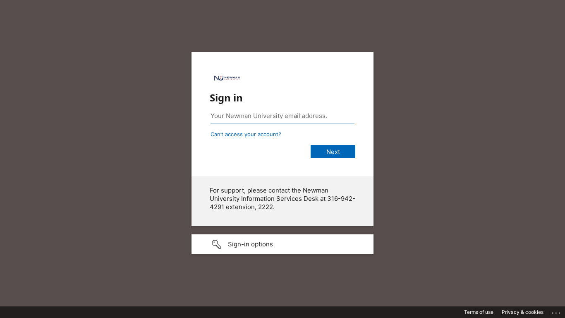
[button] (282, 244)
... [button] (557, 311)
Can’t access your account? (246, 134)
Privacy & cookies (522, 312)
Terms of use (478, 312)
